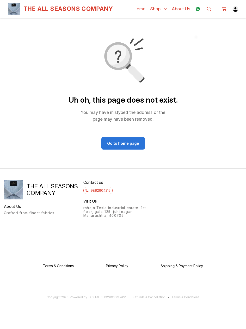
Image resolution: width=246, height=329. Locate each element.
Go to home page (123, 143)
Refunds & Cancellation (149, 297)
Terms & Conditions (185, 297)
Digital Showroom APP (107, 297)
